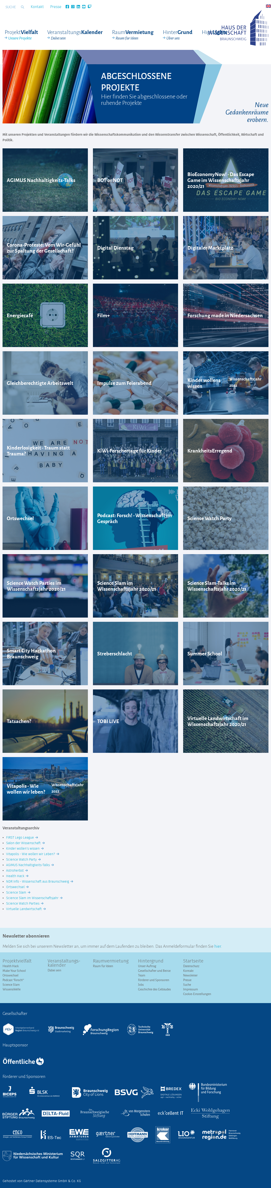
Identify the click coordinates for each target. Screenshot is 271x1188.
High (214, 32)
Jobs (141, 984)
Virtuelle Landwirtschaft (24, 909)
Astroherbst (15, 870)
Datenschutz (191, 966)
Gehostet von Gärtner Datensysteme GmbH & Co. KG (42, 1181)
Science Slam (16, 892)
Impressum (190, 989)
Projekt (21, 35)
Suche (187, 984)
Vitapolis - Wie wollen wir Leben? (31, 854)
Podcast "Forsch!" (13, 980)
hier (217, 945)
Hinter (177, 35)
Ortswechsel (15, 887)
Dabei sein (54, 970)
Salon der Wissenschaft (23, 843)
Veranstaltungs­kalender (64, 963)
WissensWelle (12, 989)
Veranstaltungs (75, 35)
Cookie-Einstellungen (197, 994)
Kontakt (37, 7)
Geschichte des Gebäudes (154, 989)
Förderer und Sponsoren (153, 980)
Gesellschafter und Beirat (154, 970)
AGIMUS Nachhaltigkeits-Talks (28, 865)
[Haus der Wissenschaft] (238, 28)
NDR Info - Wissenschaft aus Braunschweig (38, 881)
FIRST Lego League (20, 837)
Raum (132, 35)
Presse (55, 7)
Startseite (193, 961)
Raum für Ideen (103, 966)
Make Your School (14, 970)
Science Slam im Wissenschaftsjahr (32, 898)
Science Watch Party (21, 859)
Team (141, 975)
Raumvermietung (111, 961)
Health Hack (15, 876)
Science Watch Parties (23, 903)
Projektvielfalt (17, 961)
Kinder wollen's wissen (23, 848)
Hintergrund (150, 961)
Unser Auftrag (147, 966)
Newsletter (190, 975)
